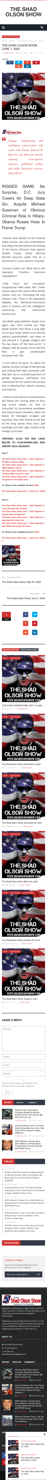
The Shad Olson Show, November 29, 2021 (22, 822)
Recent (7, 1102)
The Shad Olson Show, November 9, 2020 (30, 1458)
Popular (19, 1103)
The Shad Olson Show (23, 11)
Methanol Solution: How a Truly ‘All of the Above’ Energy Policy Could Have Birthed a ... (29, 1419)
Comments (32, 1103)
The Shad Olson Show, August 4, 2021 (20, 998)
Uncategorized (28, 893)
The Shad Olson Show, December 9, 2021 (21, 764)
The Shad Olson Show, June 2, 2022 (26, 598)
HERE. (36, 485)
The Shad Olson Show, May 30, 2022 (21, 582)
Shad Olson (8, 53)
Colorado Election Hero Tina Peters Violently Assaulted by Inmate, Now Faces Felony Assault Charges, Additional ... (29, 1129)
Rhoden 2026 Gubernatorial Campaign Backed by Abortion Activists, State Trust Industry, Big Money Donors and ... (28, 1114)
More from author (29, 650)
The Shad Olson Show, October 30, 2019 (21, 940)
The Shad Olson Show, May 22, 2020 (32, 1445)
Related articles (11, 650)
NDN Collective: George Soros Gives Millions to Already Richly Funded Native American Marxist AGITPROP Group (28, 1145)
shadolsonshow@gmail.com (15, 1354)
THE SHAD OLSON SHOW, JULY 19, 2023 (22, 705)
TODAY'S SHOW (14, 37)
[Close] (44, 1434)
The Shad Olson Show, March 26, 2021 (20, 881)
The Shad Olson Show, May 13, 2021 (32, 1472)
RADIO (5, 37)
